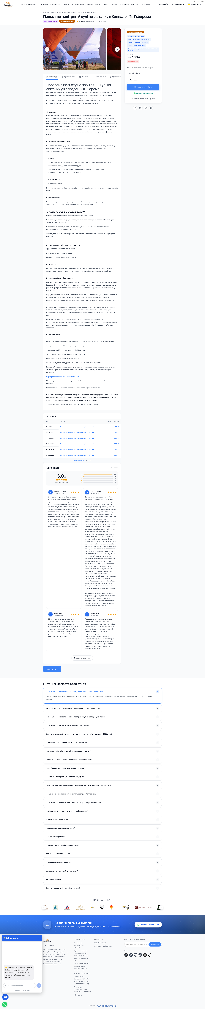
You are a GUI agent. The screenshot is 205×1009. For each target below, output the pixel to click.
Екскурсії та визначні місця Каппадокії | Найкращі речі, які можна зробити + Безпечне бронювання (82, 968)
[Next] (117, 49)
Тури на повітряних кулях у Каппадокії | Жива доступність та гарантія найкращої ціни (81, 955)
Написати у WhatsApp (150, 924)
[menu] (35, 938)
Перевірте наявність (143, 87)
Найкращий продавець (67, 21)
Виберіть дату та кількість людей (140, 68)
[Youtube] (140, 955)
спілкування (145, 4)
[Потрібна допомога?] (5, 997)
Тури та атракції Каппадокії (59, 4)
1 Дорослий (133, 80)
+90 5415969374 (100, 943)
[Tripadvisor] (145, 955)
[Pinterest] (135, 955)
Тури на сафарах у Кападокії (82, 4)
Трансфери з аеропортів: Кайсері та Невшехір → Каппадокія (116, 4)
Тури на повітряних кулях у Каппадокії (34, 4)
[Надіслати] (39, 985)
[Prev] (47, 49)
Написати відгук (52, 669)
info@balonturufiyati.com (103, 946)
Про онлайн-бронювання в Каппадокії (79, 945)
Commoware (26, 990)
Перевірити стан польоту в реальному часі (62, 377)
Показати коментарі (82, 658)
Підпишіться (155, 944)
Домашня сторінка (49, 12)
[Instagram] (126, 955)
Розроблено (92, 1005)
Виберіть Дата (134, 73)
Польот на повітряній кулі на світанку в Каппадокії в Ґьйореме (76, 12)
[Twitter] (131, 955)
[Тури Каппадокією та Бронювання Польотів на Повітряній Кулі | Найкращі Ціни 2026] (8, 4)
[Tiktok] (150, 955)
